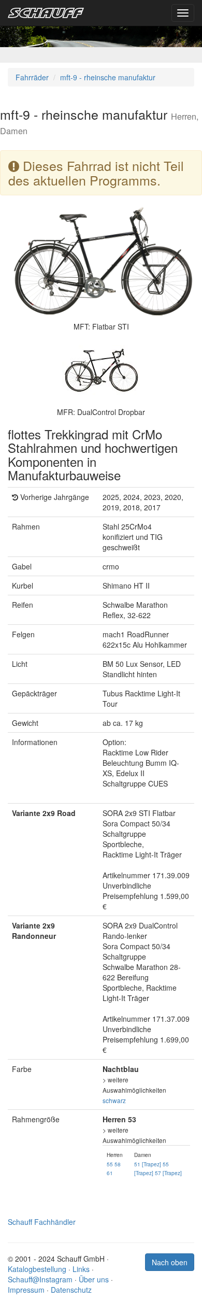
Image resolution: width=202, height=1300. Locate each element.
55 (110, 1164)
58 (117, 1164)
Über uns (94, 1279)
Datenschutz (71, 1289)
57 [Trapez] (168, 1173)
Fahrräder (32, 77)
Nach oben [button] (169, 1262)
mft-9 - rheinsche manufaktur (107, 77)
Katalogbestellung (37, 1269)
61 (110, 1173)
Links (81, 1269)
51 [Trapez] (147, 1164)
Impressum (26, 1289)
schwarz (114, 1100)
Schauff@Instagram (40, 1279)
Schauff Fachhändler (42, 1222)
